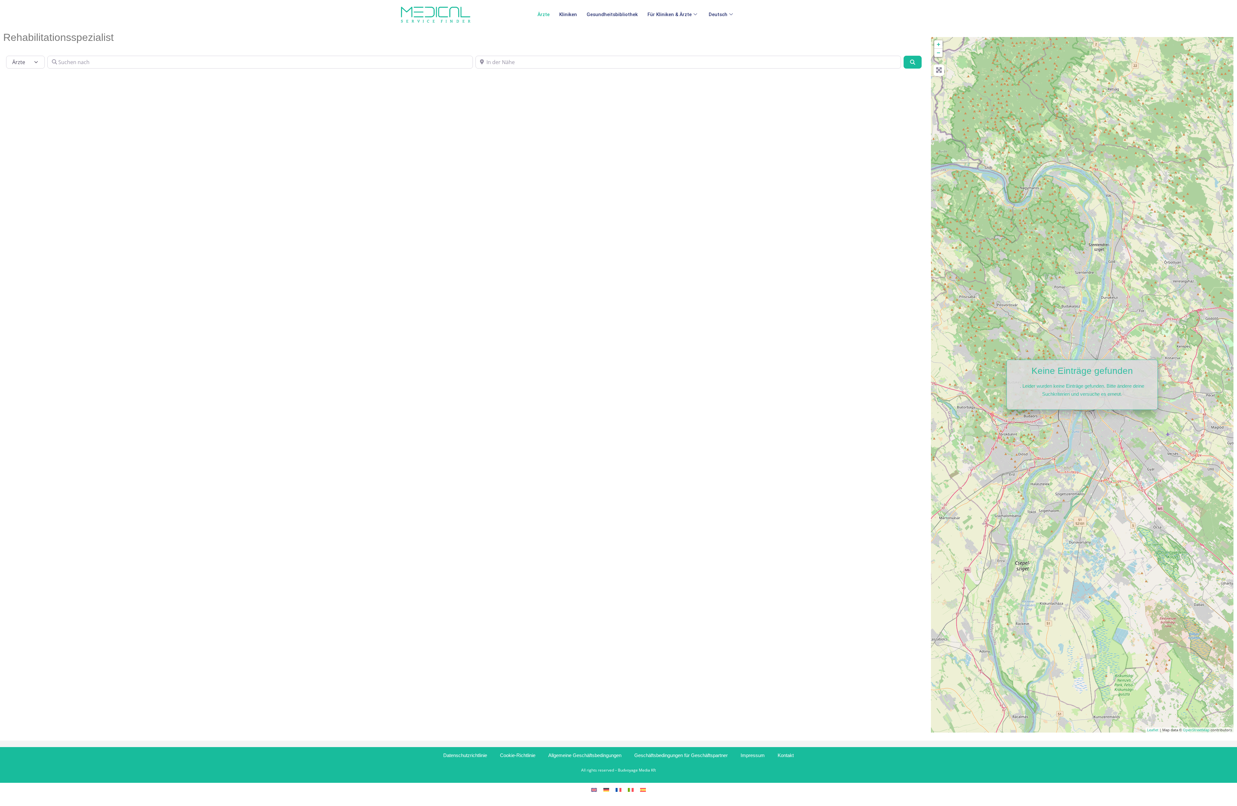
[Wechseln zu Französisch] (618, 789)
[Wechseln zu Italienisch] (631, 789)
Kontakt (786, 755)
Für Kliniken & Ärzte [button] (669, 14)
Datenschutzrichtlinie (465, 755)
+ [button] (938, 44)
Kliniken (568, 14)
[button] (722, 14)
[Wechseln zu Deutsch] (606, 789)
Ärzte (544, 14)
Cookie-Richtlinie (517, 755)
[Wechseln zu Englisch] (594, 789)
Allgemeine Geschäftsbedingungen (584, 755)
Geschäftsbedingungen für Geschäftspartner (681, 755)
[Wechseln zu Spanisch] (643, 789)
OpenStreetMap (1196, 729)
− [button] (938, 52)
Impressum (753, 755)
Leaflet (1152, 729)
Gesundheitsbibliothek (612, 14)
